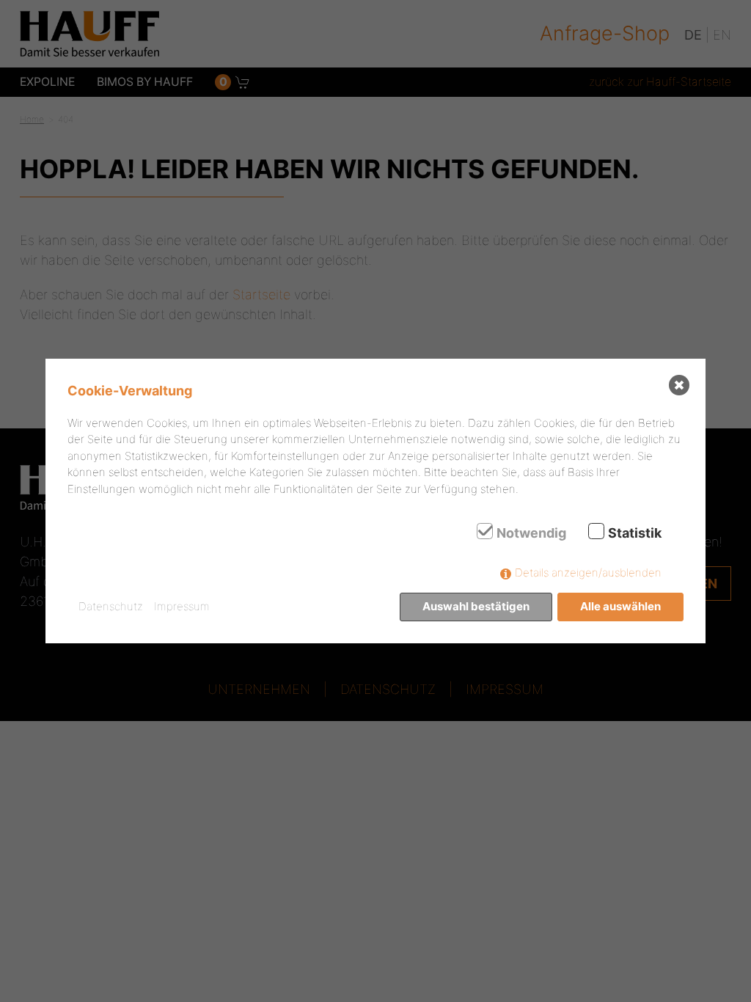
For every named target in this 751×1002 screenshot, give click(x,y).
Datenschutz (110, 606)
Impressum (182, 606)
